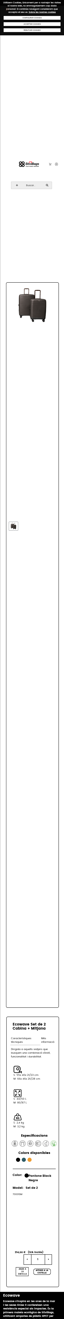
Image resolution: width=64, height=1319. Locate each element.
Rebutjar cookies (32, 30)
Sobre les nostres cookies (42, 12)
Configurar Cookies (32, 18)
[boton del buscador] (16, 185)
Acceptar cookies (32, 24)
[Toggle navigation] (7, 13)
